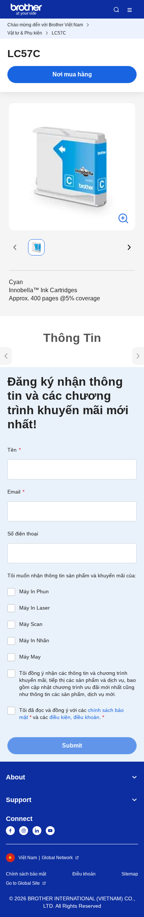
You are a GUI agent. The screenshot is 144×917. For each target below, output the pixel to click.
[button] (15, 247)
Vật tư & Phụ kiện (24, 33)
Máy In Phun (34, 591)
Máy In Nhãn (34, 640)
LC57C (59, 33)
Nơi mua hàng (72, 74)
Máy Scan (30, 624)
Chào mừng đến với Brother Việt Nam (45, 24)
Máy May (30, 657)
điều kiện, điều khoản (74, 717)
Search (116, 10)
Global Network (57, 857)
